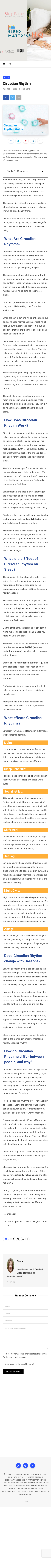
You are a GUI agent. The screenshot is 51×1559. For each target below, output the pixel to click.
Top (26, 1502)
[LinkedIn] (33, 140)
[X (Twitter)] (18, 1465)
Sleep (6, 77)
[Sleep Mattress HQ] (25, 30)
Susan (20, 1261)
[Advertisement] (25, 1414)
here (39, 157)
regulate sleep (10, 593)
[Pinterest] (25, 140)
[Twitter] (12, 97)
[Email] (40, 140)
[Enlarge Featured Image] (25, 120)
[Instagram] (25, 1465)
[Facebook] (6, 97)
